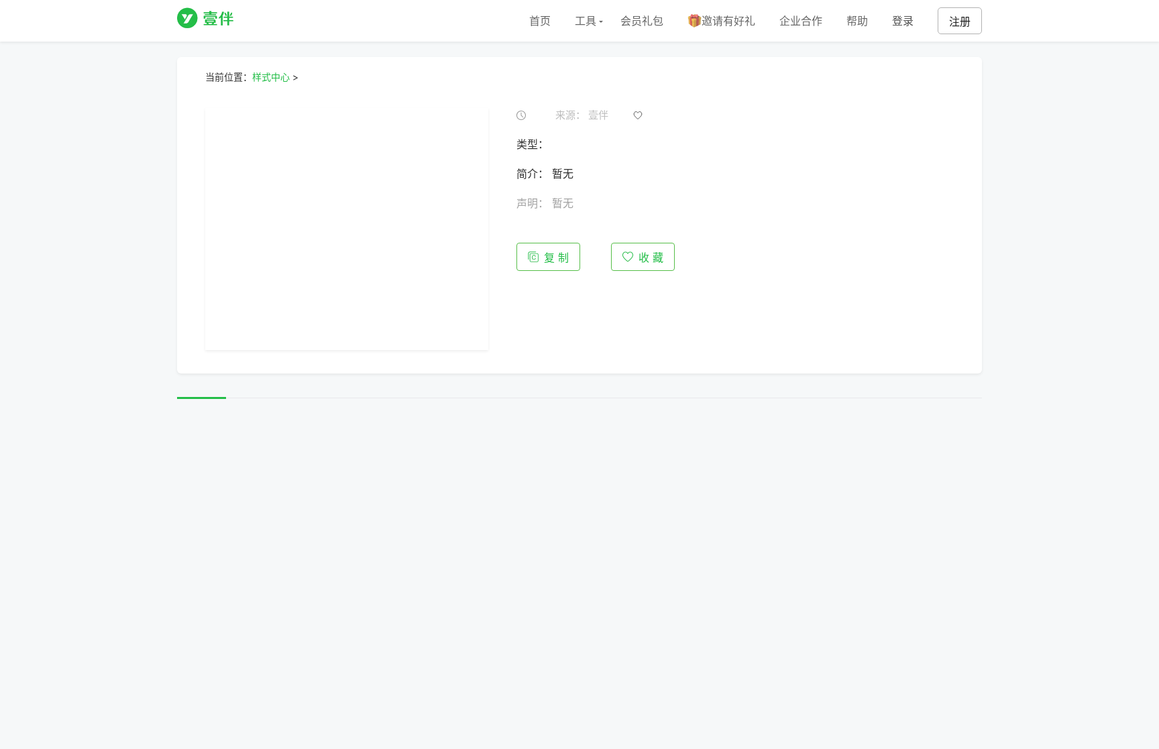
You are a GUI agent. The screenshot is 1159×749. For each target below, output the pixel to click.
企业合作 (800, 20)
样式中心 (271, 76)
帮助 (857, 20)
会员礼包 (641, 20)
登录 (903, 20)
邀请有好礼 (728, 20)
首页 (540, 20)
